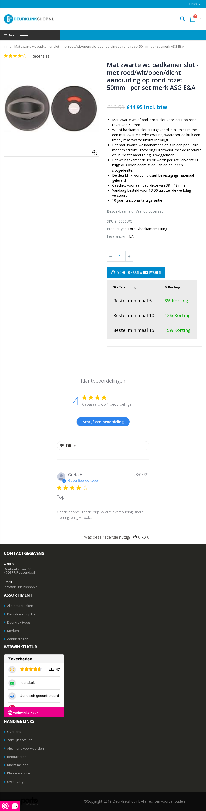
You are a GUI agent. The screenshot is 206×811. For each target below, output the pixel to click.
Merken (13, 630)
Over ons (14, 731)
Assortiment (19, 35)
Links (193, 4)
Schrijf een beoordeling (103, 421)
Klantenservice (18, 773)
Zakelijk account (19, 740)
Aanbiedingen (17, 639)
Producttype (117, 228)
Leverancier (116, 236)
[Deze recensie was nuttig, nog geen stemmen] (135, 537)
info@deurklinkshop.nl (21, 587)
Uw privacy (15, 781)
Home (6, 46)
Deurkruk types (19, 622)
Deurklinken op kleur (23, 614)
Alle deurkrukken (20, 605)
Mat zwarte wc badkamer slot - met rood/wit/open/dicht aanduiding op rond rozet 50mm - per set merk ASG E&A (153, 76)
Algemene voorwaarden (25, 748)
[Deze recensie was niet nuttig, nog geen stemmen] (144, 537)
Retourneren (17, 756)
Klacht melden (18, 765)
